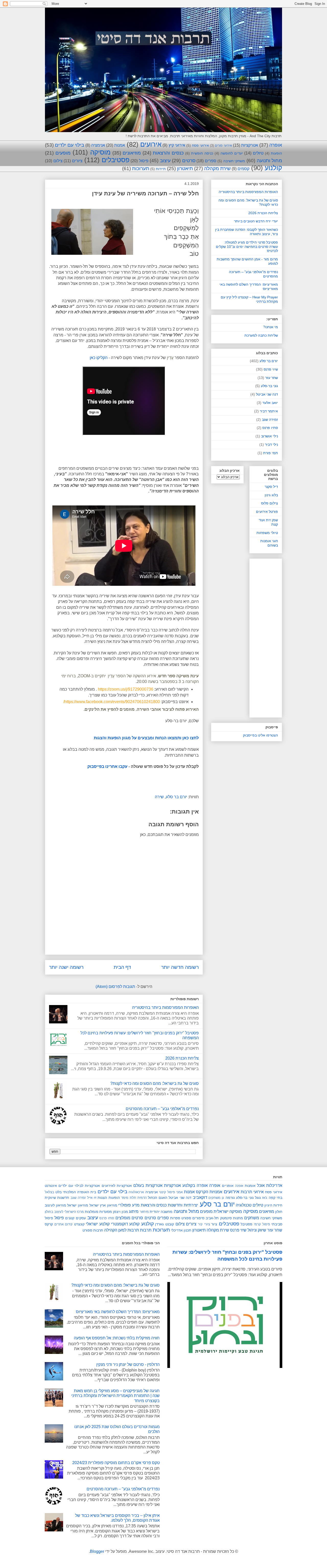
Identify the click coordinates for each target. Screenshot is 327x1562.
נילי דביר (271, 444)
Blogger (97, 1551)
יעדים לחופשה (231, 153)
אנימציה (98, 145)
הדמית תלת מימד (134, 1198)
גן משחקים (216, 1198)
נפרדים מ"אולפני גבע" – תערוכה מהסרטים (162, 1109)
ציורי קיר (204, 1224)
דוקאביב (200, 1197)
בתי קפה (275, 1198)
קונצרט (79, 1224)
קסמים (243, 169)
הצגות (102, 1198)
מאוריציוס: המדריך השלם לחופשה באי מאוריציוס (118, 1312)
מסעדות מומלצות (98, 1212)
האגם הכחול (157, 1198)
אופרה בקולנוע (195, 1185)
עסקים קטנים (75, 1218)
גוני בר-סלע (269, 386)
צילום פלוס (269, 503)
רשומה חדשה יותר (180, 967)
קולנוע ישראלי (98, 1224)
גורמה (230, 1198)
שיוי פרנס (271, 369)
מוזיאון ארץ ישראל (103, 1205)
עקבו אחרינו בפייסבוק (107, 766)
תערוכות (140, 168)
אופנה (239, 1186)
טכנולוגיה (243, 1205)
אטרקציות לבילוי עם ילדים (79, 1186)
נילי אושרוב (269, 436)
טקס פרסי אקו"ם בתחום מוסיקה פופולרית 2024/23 (116, 1463)
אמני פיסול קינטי (171, 1192)
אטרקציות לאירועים (117, 1186)
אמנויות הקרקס (209, 1192)
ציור (214, 1224)
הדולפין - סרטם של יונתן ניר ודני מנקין (128, 1364)
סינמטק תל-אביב (218, 1218)
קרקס (49, 1224)
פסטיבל (246, 1224)
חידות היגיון (273, 1205)
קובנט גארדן (164, 1224)
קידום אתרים (63, 1224)
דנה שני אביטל (267, 394)
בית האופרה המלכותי (79, 1192)
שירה (159, 797)
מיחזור (144, 1212)
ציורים (77, 161)
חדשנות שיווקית (57, 1198)
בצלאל (49, 1192)
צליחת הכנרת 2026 (182, 1058)
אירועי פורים (223, 145)
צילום (58, 161)
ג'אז (264, 1198)
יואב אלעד (270, 403)
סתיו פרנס (270, 428)
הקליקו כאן (99, 357)
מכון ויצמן (120, 1212)
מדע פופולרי (128, 1205)
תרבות (145, 1230)
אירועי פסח (200, 145)
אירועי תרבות (252, 1192)
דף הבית (122, 967)
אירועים (150, 144)
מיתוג (133, 1211)
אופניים (227, 1186)
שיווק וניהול (257, 1230)
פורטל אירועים (267, 512)
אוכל (261, 1185)
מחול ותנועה (269, 160)
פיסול (143, 161)
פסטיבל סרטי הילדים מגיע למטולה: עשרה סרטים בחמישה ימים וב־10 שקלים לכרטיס (247, 246)
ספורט (186, 1218)
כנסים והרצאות (168, 153)
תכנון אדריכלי (181, 1230)
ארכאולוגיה (136, 1192)
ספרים (210, 161)
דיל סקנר (271, 487)
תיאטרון (185, 168)
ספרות (175, 1218)
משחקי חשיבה (234, 161)
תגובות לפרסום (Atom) (115, 986)
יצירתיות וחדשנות (183, 1205)
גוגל (258, 1198)
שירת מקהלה (217, 168)
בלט (58, 1192)
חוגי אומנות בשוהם (269, 543)
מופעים (63, 153)
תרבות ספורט (93, 1230)
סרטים (188, 160)
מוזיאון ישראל (77, 1205)
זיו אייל (91, 1198)
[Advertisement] (246, 637)
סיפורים (198, 1218)
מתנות (238, 1218)
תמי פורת (270, 453)
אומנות (250, 1186)
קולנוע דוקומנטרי (125, 1224)
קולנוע (273, 167)
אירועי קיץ (177, 145)
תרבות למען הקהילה (121, 1230)
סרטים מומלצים (129, 1218)
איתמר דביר (269, 411)
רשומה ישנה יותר (66, 967)
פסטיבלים (116, 159)
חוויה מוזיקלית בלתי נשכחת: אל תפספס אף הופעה (117, 1338)
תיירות (161, 169)
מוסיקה (100, 152)
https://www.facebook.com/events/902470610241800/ (111, 702)
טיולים (258, 153)
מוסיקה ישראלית (228, 1211)
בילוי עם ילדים (69, 145)
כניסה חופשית (202, 153)
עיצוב (165, 160)
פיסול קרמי (262, 1224)
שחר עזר (271, 378)
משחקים (251, 1218)
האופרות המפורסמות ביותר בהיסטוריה (165, 1007)
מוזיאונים (132, 153)
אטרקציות (249, 145)
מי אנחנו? (270, 327)
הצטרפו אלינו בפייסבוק (260, 735)
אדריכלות (274, 1185)
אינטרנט (51, 1186)
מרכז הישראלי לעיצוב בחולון (64, 1212)
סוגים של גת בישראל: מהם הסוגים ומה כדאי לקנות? (154, 1083)
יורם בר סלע (176, 797)
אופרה (275, 145)
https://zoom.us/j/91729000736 (125, 689)
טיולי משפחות (267, 533)
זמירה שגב (270, 419)
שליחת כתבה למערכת (261, 335)
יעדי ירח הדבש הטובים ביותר (256, 221)
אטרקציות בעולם (147, 1185)
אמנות (119, 145)
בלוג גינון (271, 495)
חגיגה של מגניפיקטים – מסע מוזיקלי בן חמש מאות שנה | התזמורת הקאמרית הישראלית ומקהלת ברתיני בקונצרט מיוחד (115, 1396)
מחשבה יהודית (161, 1212)
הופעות (276, 153)
